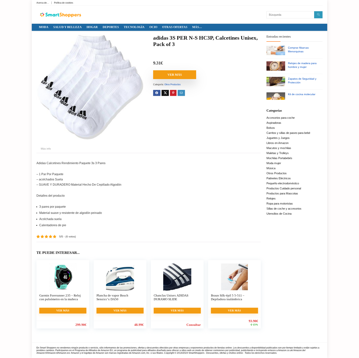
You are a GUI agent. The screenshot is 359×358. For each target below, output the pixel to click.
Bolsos (270, 127)
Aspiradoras (273, 122)
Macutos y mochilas (278, 148)
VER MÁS (175, 74)
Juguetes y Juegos (278, 137)
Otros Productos (172, 84)
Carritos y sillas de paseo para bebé (288, 132)
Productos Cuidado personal (283, 188)
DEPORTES (111, 27)
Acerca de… (42, 2)
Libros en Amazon (277, 143)
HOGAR (92, 27)
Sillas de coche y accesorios (283, 208)
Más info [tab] (46, 148)
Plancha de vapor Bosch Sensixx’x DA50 (112, 297)
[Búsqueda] (318, 14)
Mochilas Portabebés (279, 158)
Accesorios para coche (280, 117)
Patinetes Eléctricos (278, 178)
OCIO (153, 27)
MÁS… (197, 27)
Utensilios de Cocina (279, 213)
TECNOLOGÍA (134, 27)
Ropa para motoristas (279, 203)
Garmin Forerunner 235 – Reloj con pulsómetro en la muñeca (60, 297)
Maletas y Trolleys (277, 153)
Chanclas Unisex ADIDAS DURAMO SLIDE (171, 297)
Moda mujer (273, 163)
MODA (43, 27)
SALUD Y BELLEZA (67, 27)
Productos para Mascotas (282, 193)
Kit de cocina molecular (301, 94)
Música (270, 168)
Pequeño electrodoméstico (282, 183)
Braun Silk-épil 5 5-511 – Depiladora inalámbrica (227, 297)
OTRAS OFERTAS (174, 27)
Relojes (271, 198)
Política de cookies (63, 2)
